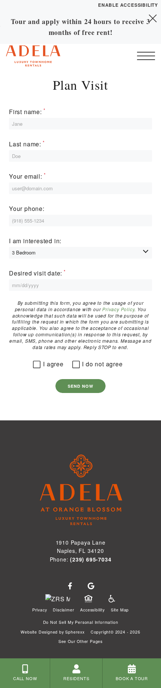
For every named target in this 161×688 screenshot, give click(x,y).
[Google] (90, 586)
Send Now (81, 386)
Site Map (120, 610)
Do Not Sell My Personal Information (80, 622)
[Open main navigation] (146, 56)
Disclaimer (63, 610)
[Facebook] (70, 586)
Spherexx (74, 632)
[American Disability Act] (111, 599)
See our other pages (80, 641)
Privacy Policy (118, 309)
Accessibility (92, 610)
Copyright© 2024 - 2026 (115, 632)
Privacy (39, 610)
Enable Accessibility (128, 5)
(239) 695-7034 (90, 559)
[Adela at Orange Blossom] (47, 56)
